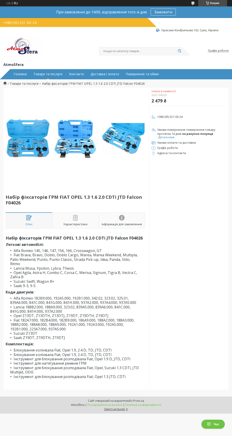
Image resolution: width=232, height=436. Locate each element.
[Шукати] (179, 51)
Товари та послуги (48, 74)
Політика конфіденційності (143, 405)
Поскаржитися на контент (104, 405)
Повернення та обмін (142, 74)
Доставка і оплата (105, 74)
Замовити (163, 12)
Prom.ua (138, 401)
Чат (216, 424)
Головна (20, 74)
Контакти (76, 74)
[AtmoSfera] (22, 47)
